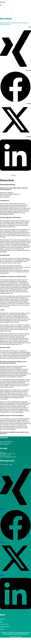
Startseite (2, 619)
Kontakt (2, 629)
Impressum (11, 632)
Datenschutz (4, 632)
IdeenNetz (2, 2)
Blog (1, 621)
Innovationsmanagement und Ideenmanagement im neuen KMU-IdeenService (16, 633)
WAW (19, 637)
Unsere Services (4, 624)
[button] (15, 175)
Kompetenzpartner (5, 626)
